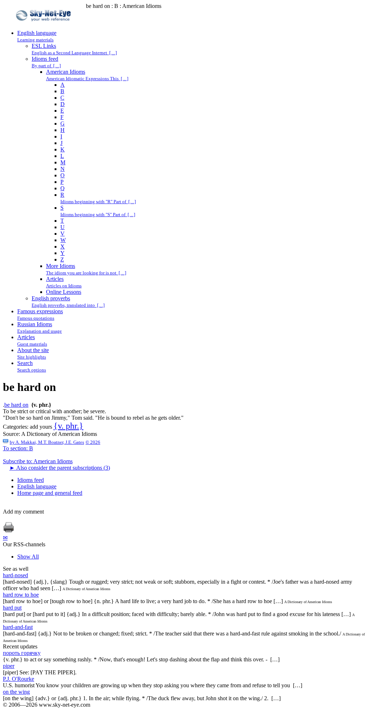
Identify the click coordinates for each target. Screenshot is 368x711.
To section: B (18, 448)
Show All (28, 556)
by (47, 442)
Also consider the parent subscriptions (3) (59, 468)
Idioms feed (30, 480)
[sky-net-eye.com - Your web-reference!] (44, 26)
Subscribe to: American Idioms (38, 461)
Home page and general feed (49, 493)
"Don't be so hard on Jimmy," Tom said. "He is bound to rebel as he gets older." (93, 418)
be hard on (16, 405)
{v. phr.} (68, 425)
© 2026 (93, 442)
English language (36, 486)
